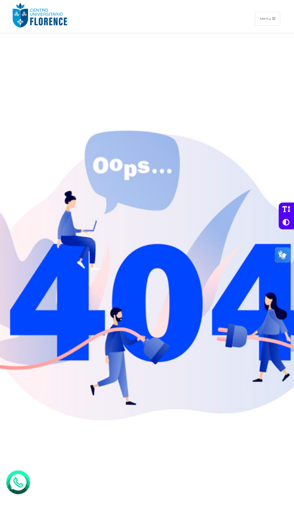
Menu (266, 18)
